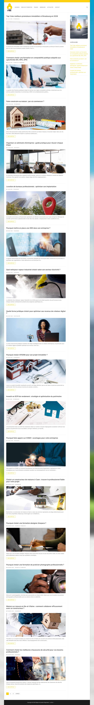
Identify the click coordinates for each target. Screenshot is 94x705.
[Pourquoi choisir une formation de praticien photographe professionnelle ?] (36, 581)
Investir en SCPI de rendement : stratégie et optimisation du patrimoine (34, 396)
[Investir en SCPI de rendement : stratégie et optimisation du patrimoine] (36, 413)
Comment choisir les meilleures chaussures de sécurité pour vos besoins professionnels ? (34, 651)
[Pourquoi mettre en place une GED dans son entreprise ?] (36, 244)
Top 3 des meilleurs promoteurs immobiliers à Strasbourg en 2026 (32, 16)
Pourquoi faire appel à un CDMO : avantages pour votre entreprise (32, 438)
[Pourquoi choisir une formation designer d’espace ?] (36, 540)
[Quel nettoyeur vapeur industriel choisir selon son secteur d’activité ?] (36, 286)
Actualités (17, 316)
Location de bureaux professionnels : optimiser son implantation (31, 187)
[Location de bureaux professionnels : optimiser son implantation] (36, 203)
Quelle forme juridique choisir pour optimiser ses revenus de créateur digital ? (36, 312)
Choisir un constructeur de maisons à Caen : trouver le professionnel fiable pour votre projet (35, 481)
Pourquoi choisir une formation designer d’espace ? (26, 523)
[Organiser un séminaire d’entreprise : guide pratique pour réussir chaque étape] (36, 161)
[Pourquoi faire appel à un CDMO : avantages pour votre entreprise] (36, 454)
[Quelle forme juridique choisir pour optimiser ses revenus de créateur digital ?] (36, 330)
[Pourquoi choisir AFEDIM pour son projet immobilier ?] (36, 371)
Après (17, 693)
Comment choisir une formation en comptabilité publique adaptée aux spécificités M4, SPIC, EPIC (33, 59)
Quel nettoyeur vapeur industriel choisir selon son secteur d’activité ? (33, 270)
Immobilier (16, 18)
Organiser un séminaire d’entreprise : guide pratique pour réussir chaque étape (34, 144)
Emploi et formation (19, 62)
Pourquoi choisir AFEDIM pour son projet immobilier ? (27, 355)
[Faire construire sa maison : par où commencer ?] (36, 118)
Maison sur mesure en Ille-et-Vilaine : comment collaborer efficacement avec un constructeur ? (34, 607)
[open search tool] (87, 7)
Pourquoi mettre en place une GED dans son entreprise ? (28, 228)
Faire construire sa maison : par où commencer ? (25, 101)
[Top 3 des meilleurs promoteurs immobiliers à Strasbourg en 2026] (36, 33)
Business (17, 147)
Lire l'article (11, 51)
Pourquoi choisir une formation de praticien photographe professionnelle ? (35, 565)
